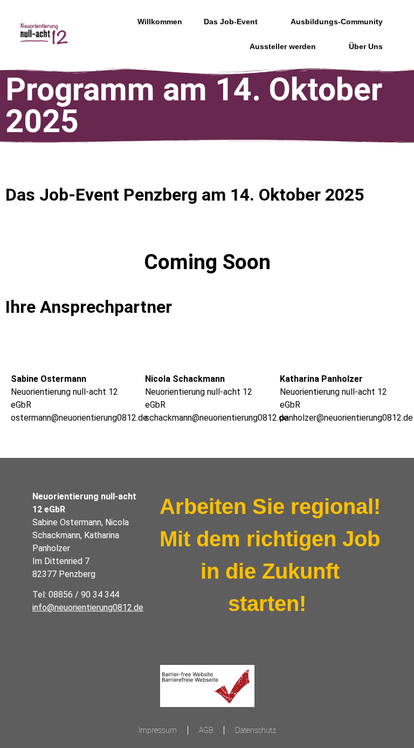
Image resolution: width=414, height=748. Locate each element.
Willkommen (159, 21)
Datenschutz (255, 730)
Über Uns (366, 46)
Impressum (158, 730)
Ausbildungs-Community (337, 21)
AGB (206, 730)
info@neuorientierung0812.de (87, 607)
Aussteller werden (283, 46)
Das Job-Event (231, 21)
